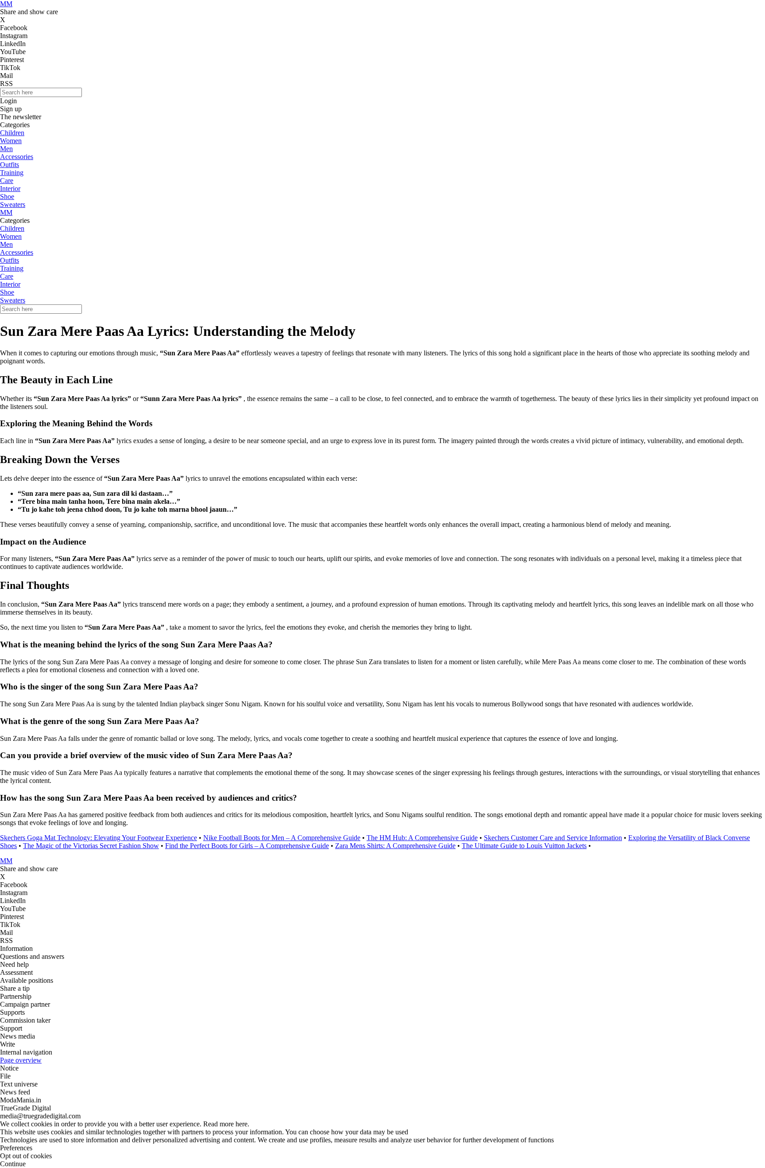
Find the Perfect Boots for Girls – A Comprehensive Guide (247, 845)
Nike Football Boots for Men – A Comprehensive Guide (281, 837)
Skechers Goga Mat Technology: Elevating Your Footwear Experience (98, 837)
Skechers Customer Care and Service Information (553, 837)
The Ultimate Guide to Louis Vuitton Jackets (524, 845)
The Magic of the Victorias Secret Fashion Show (91, 845)
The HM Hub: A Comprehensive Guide (422, 837)
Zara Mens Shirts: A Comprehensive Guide (395, 845)
